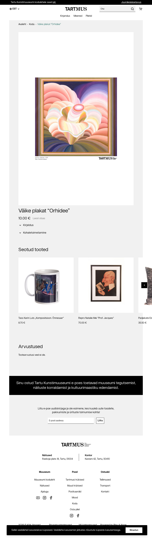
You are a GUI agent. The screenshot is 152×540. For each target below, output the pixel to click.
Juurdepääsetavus (131, 2)
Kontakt (105, 491)
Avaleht (22, 24)
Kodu (31, 24)
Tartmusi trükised (75, 480)
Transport (105, 486)
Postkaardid (75, 491)
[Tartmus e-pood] (76, 9)
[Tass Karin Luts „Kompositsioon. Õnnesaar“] (46, 285)
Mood (75, 497)
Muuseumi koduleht (44, 480)
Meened (78, 16)
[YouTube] (38, 497)
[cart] (141, 9)
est (14, 9)
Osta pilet (75, 509)
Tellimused (105, 480)
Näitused (44, 486)
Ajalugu (45, 491)
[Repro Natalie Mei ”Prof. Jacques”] (106, 285)
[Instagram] (44, 497)
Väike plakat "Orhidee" (49, 24)
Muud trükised (74, 486)
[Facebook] (51, 497)
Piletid (89, 16)
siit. (54, 2)
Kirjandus (65, 16)
